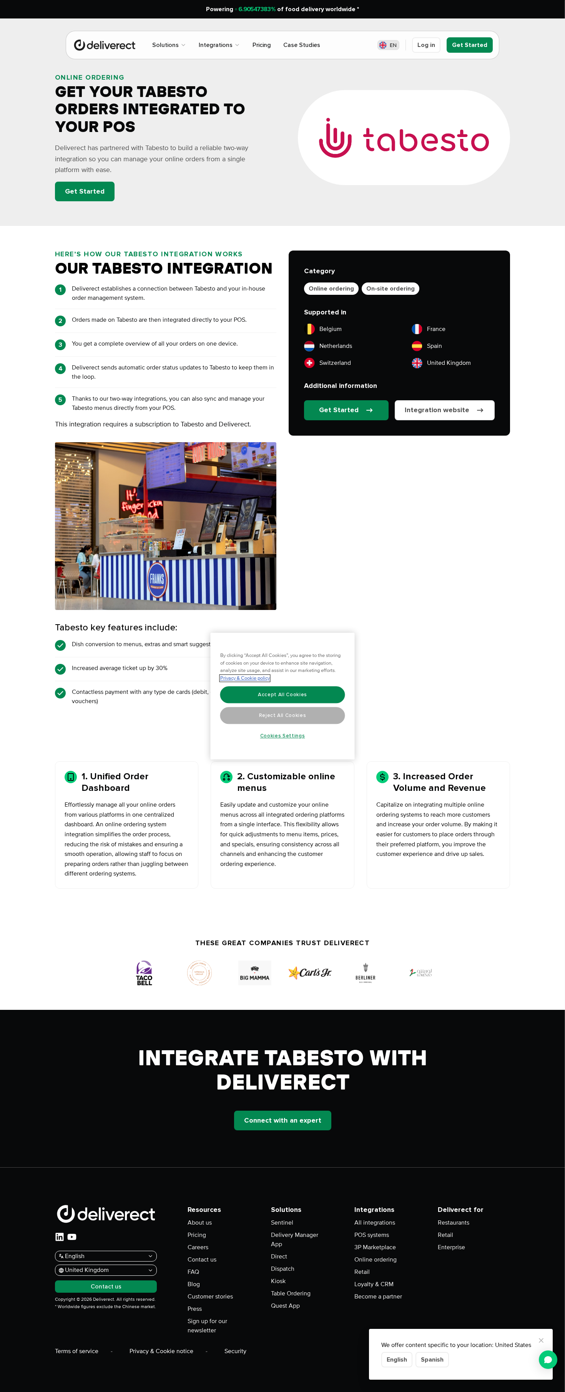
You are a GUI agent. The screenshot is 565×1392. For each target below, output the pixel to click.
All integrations (374, 1223)
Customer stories (210, 1296)
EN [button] (393, 45)
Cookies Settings (282, 736)
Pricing (197, 1235)
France (436, 329)
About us (200, 1223)
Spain (434, 346)
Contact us (202, 1259)
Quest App (285, 1306)
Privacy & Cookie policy (245, 678)
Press (195, 1309)
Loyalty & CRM (374, 1284)
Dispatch (282, 1269)
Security (235, 1351)
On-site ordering (390, 288)
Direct (279, 1256)
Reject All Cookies (282, 715)
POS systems (371, 1235)
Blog (194, 1284)
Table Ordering (291, 1293)
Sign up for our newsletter (207, 1325)
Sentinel (282, 1223)
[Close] (541, 1340)
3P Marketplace (375, 1247)
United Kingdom (449, 363)
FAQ (193, 1272)
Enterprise (451, 1247)
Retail (362, 1272)
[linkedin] (59, 1237)
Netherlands (335, 346)
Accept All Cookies (282, 695)
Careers (198, 1247)
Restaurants (453, 1223)
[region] (283, 696)
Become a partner (378, 1296)
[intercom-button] (548, 1359)
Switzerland (335, 363)
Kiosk (278, 1281)
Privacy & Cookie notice (161, 1351)
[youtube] (71, 1237)
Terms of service (76, 1351)
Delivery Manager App (294, 1239)
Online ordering (331, 288)
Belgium (330, 329)
